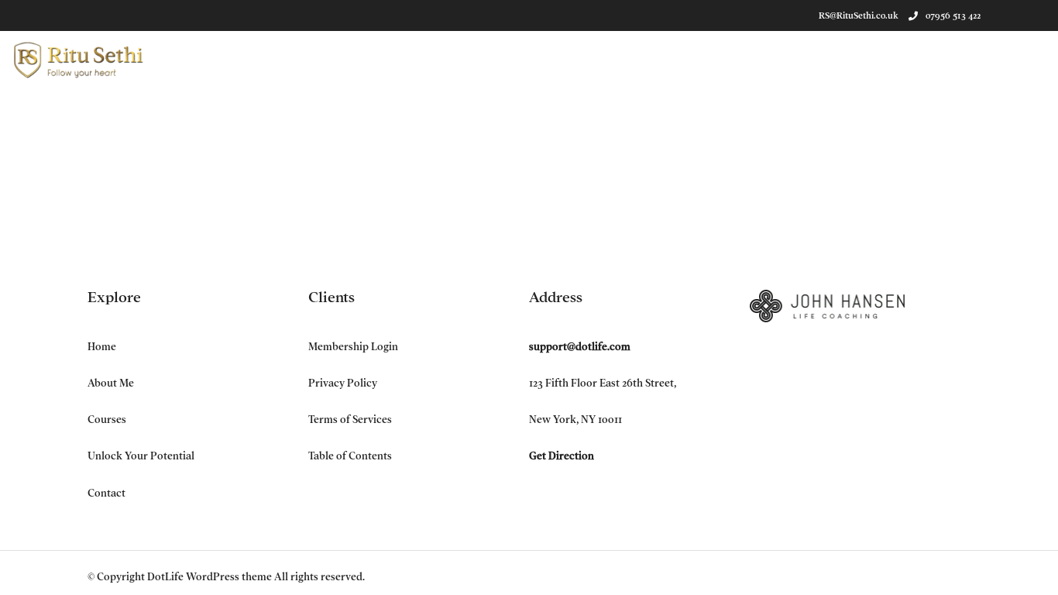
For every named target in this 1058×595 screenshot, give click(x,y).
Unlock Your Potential (141, 456)
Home (102, 347)
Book (539, 59)
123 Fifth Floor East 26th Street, (602, 383)
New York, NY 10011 (575, 419)
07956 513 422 (953, 15)
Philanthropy (610, 59)
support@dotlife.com (579, 347)
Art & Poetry (801, 59)
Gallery (940, 59)
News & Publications (449, 59)
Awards (353, 59)
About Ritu (282, 59)
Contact (1005, 59)
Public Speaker (706, 59)
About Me (111, 383)
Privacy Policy (342, 383)
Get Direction (561, 456)
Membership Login (353, 347)
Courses (107, 419)
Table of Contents (350, 456)
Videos (877, 59)
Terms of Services (350, 419)
